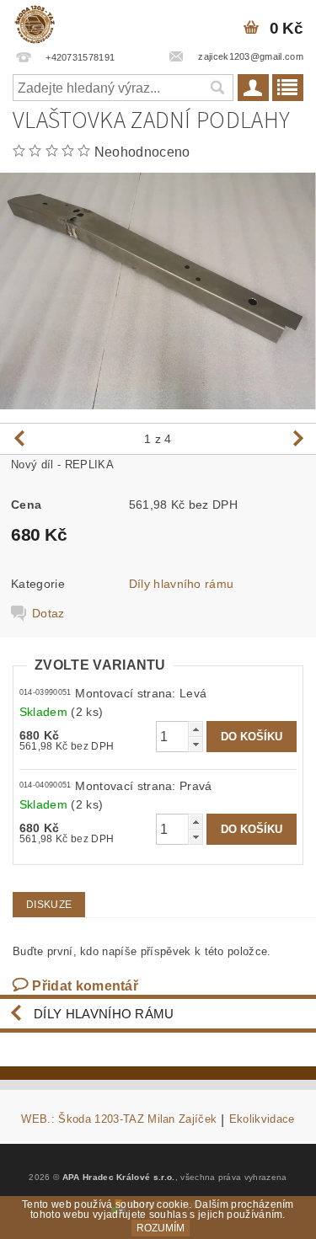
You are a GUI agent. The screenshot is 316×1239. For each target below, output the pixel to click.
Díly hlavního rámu (181, 583)
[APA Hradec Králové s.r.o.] (34, 22)
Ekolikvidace (262, 1119)
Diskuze (49, 905)
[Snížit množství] (195, 744)
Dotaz (48, 613)
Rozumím (161, 1228)
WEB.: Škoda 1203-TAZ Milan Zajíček (119, 1119)
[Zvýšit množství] (195, 729)
